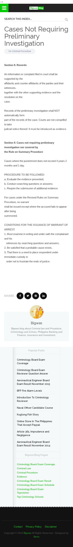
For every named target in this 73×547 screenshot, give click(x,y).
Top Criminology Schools (30, 496)
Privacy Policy (34, 526)
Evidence (22, 476)
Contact (18, 526)
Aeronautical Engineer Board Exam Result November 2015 (33, 382)
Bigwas (27, 533)
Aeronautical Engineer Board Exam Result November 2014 (33, 444)
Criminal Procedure (21, 51)
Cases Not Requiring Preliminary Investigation (36, 36)
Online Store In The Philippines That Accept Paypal (34, 423)
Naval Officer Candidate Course (35, 407)
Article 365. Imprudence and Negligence (33, 433)
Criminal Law (24, 468)
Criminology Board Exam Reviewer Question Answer (32, 372)
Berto (36, 536)
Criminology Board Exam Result (34, 481)
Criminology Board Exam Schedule (35, 485)
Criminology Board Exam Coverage (31, 361)
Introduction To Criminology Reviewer (33, 399)
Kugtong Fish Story (28, 414)
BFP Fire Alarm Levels (29, 390)
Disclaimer (51, 526)
